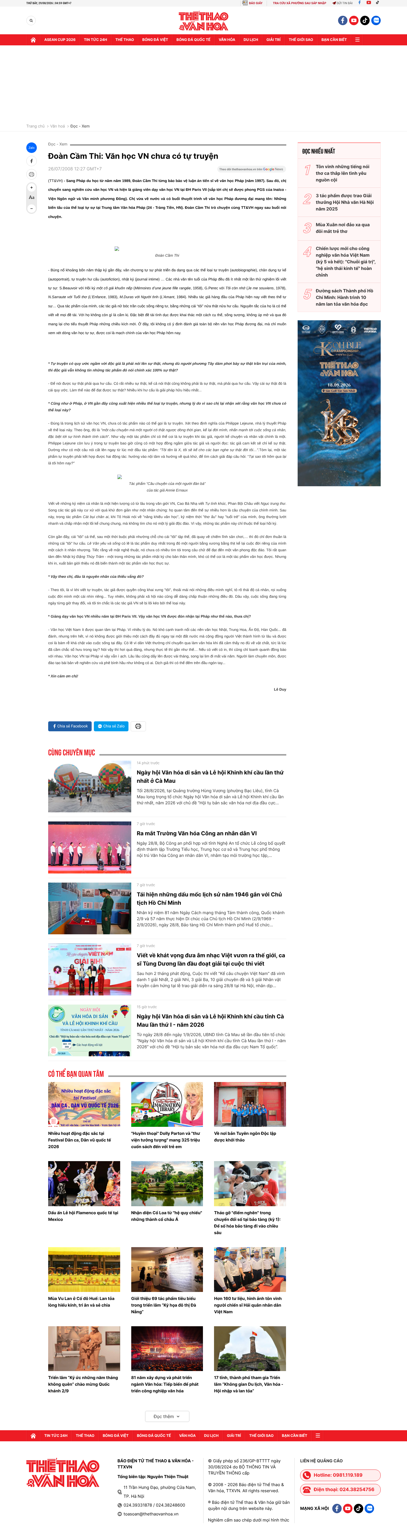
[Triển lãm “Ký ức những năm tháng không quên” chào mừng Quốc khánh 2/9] (84, 1348)
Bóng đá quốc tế (193, 40)
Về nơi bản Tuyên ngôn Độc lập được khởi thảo (245, 1137)
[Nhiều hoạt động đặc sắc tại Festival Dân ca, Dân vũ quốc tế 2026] (84, 1104)
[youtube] (354, 20)
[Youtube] (369, 3)
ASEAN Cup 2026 (60, 40)
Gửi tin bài (345, 3)
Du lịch (251, 40)
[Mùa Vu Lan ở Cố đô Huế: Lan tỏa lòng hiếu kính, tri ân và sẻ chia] (84, 1269)
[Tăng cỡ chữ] (31, 187)
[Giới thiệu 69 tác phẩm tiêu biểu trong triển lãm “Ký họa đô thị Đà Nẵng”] (167, 1269)
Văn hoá (57, 126)
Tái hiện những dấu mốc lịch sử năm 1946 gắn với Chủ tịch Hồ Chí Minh (209, 898)
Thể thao (124, 40)
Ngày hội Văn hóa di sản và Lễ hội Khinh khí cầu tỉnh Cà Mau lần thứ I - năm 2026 (210, 1020)
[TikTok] (379, 3)
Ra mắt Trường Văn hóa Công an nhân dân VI (197, 833)
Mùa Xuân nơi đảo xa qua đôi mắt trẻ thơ (343, 228)
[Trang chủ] (33, 39)
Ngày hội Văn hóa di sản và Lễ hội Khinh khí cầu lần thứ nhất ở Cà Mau (210, 776)
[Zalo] (376, 20)
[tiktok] (365, 20)
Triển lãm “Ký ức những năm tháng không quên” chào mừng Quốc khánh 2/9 (83, 1384)
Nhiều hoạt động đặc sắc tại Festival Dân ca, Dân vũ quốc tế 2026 (79, 1140)
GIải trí (273, 40)
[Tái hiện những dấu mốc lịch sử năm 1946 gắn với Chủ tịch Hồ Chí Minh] (89, 909)
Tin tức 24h (95, 40)
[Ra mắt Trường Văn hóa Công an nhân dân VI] (89, 847)
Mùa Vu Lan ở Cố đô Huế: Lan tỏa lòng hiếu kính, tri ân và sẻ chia (81, 1302)
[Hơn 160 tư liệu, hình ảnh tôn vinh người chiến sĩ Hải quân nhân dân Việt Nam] (250, 1269)
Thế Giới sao (301, 40)
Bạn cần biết (334, 40)
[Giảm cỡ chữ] (31, 208)
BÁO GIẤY (255, 3)
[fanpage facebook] (342, 20)
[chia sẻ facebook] (31, 161)
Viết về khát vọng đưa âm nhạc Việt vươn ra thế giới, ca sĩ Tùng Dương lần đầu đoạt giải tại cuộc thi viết (211, 959)
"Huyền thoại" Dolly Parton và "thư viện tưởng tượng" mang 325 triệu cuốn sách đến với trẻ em (165, 1140)
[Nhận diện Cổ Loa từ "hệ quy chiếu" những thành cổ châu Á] (167, 1183)
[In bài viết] (31, 174)
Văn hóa (227, 40)
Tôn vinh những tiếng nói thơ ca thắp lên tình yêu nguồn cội (342, 173)
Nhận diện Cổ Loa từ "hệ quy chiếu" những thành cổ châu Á (166, 1216)
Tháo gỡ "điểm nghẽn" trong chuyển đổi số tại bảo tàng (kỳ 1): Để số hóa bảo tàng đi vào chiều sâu (247, 1222)
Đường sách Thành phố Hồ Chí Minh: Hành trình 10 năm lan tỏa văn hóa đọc (344, 297)
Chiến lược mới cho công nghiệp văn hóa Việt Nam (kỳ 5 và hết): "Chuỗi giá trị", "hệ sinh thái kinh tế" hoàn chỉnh (346, 262)
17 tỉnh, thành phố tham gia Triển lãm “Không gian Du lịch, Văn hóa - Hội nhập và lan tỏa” (248, 1384)
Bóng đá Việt (155, 40)
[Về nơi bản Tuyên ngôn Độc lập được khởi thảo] (250, 1104)
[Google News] (251, 171)
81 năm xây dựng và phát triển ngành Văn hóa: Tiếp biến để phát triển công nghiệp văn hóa (165, 1384)
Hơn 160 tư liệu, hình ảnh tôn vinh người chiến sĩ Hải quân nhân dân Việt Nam (248, 1305)
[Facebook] (359, 3)
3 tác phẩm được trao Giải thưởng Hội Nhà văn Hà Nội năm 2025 (345, 202)
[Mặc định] (31, 198)
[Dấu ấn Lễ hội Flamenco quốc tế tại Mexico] (84, 1183)
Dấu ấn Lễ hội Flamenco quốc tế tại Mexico (83, 1216)
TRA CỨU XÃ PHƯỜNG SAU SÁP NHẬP (299, 3)
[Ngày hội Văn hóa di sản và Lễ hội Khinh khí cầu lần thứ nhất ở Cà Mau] (89, 787)
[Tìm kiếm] (31, 20)
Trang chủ (35, 126)
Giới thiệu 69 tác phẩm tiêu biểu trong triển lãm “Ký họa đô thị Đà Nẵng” (163, 1305)
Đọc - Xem (79, 126)
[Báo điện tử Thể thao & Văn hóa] (203, 20)
